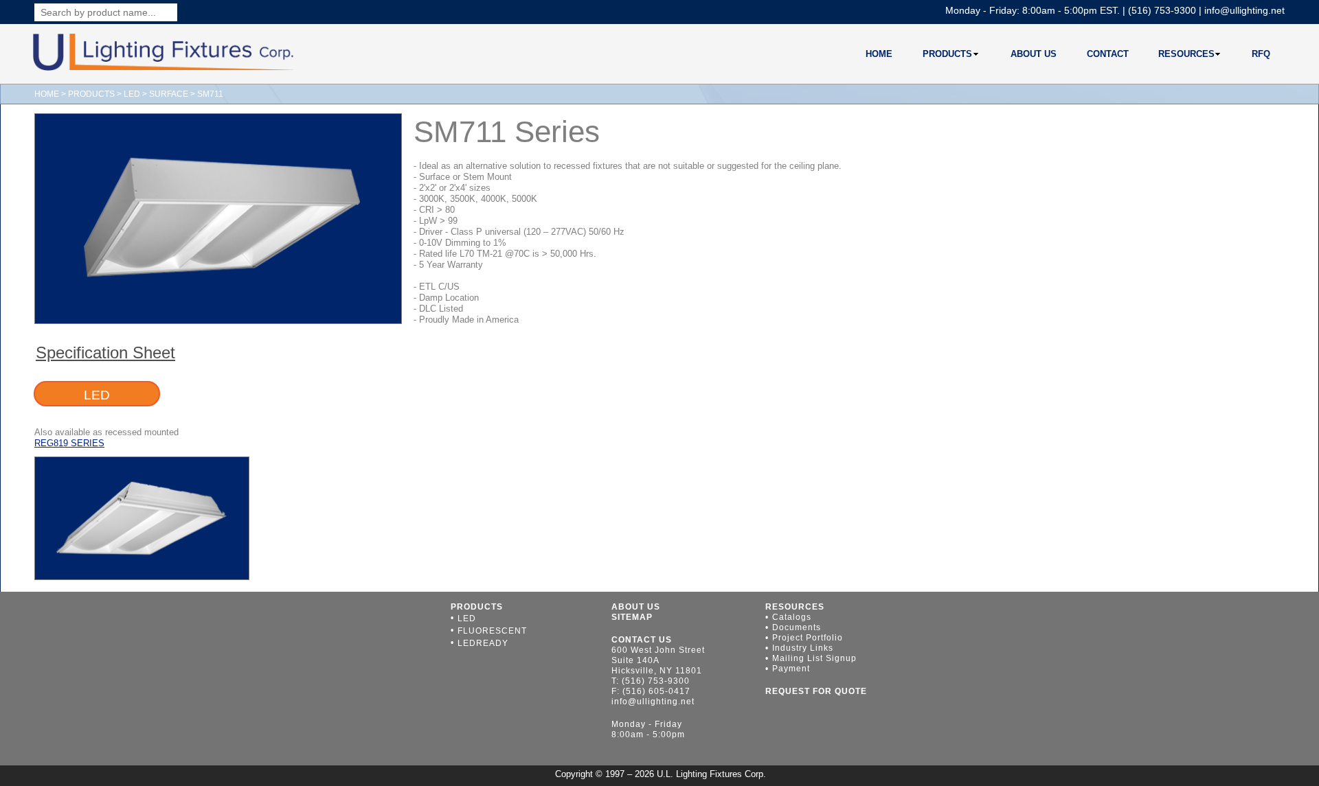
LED (132, 94)
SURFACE (168, 94)
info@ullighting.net (1244, 10)
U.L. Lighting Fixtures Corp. (711, 774)
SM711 (209, 94)
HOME (46, 94)
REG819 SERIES (69, 443)
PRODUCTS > (96, 94)
